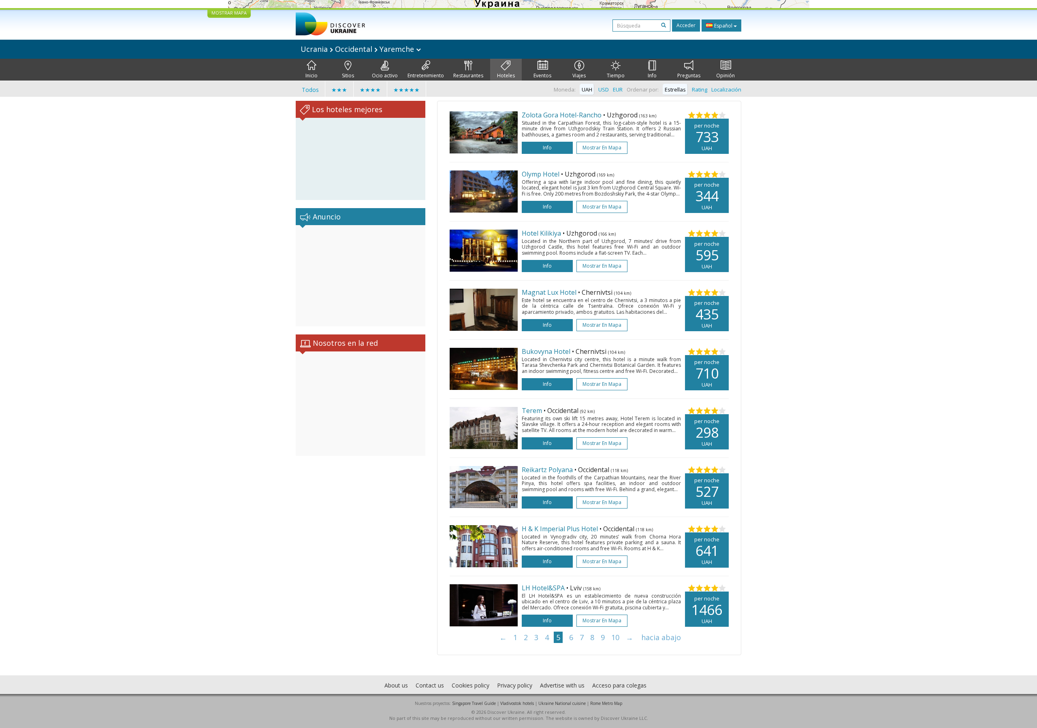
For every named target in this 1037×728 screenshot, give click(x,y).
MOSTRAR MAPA (229, 13)
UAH (587, 89)
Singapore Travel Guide (474, 703)
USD (603, 89)
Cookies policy (470, 685)
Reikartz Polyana (547, 469)
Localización (726, 89)
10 (615, 637)
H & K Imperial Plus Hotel (560, 528)
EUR (618, 89)
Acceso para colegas (619, 685)
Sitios (348, 75)
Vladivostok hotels (517, 703)
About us (396, 685)
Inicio (311, 75)
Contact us (430, 685)
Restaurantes (468, 75)
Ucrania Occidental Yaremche (358, 49)
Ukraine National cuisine (562, 703)
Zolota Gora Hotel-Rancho (562, 115)
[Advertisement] (360, 275)
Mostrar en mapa (602, 147)
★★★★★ (406, 90)
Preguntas (688, 75)
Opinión (725, 75)
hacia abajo (661, 637)
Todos (310, 90)
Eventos (542, 75)
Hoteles (506, 75)
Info (652, 75)
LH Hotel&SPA (543, 587)
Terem (532, 410)
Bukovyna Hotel (546, 351)
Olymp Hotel (540, 174)
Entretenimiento (426, 75)
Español (723, 25)
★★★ (339, 90)
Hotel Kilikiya (541, 233)
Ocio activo (385, 75)
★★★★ (370, 90)
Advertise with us (562, 685)
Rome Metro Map (606, 703)
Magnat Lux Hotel (549, 292)
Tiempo (616, 75)
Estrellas (675, 89)
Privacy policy (514, 685)
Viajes (579, 75)
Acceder (686, 25)
